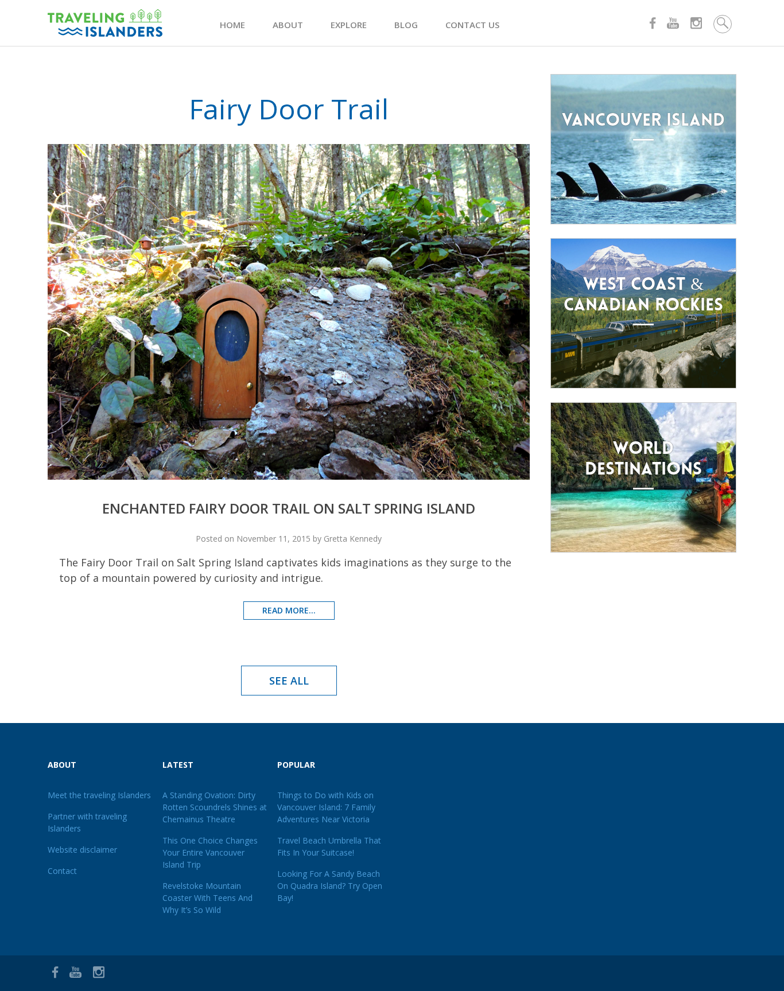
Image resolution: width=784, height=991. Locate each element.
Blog (406, 24)
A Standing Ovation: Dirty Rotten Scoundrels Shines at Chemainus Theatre (214, 807)
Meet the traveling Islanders (99, 795)
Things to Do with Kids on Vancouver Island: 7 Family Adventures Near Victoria (326, 807)
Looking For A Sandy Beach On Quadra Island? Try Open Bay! (329, 885)
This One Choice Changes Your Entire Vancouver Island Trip (210, 852)
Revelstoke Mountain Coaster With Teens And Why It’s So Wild (207, 897)
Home (232, 24)
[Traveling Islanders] (134, 23)
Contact (62, 870)
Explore (349, 24)
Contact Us (472, 24)
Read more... (289, 610)
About (288, 24)
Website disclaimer (82, 849)
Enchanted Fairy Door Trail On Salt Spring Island (288, 508)
